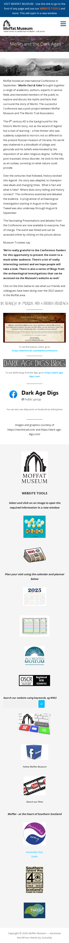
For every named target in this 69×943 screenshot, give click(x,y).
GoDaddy (47, 937)
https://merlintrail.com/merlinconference (34, 350)
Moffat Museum (17, 28)
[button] (64, 23)
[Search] (41, 704)
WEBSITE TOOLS (50, 8)
